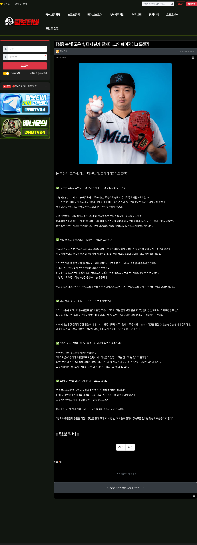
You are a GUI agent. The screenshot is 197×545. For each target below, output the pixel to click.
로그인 (180, 4)
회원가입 (191, 4)
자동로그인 (15, 73)
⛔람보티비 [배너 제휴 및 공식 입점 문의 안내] (25, 86)
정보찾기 (43, 73)
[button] (193, 58)
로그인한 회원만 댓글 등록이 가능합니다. (125, 487)
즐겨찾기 (7, 4)
